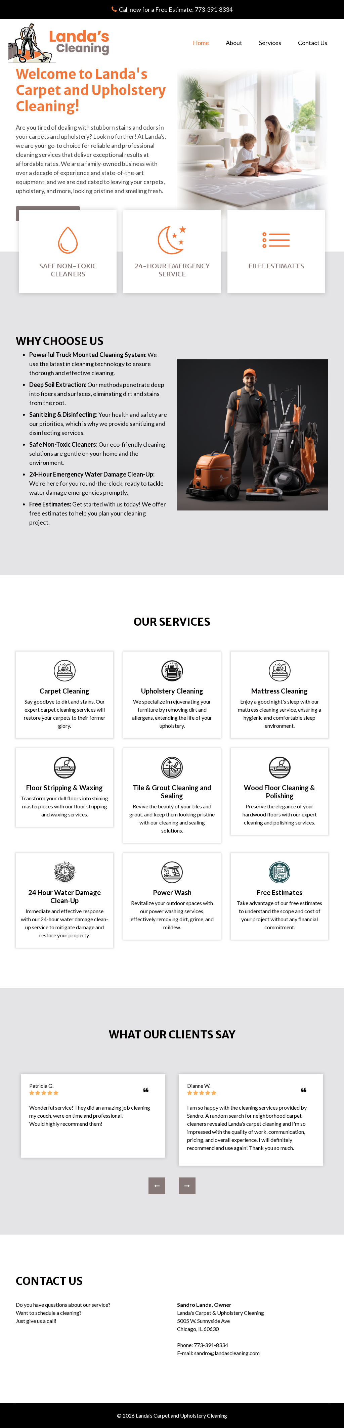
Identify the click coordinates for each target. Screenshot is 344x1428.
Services (270, 42)
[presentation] (156, 1185)
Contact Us (312, 42)
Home (205, 42)
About (234, 42)
